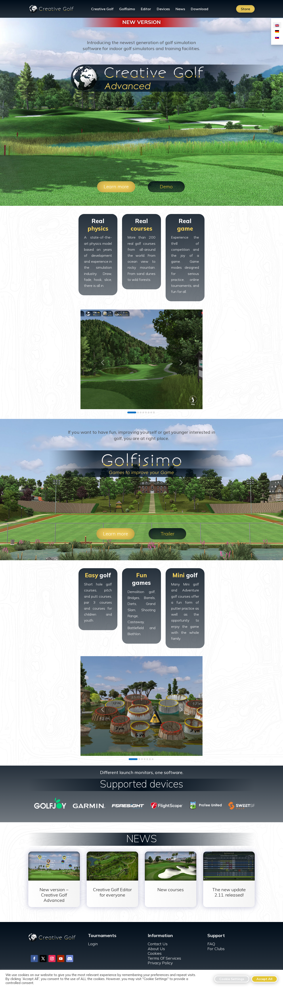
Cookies (155, 953)
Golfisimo (127, 9)
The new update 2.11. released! (229, 892)
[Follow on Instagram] (51, 958)
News (180, 9)
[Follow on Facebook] (34, 958)
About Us (156, 948)
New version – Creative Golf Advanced (54, 895)
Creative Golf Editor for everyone (112, 892)
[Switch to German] (277, 31)
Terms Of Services (164, 958)
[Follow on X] (43, 958)
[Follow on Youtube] (60, 958)
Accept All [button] (264, 979)
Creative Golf (102, 9)
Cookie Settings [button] (231, 979)
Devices (163, 9)
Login (93, 943)
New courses (170, 889)
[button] (102, 362)
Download (199, 9)
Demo (166, 186)
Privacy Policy (160, 962)
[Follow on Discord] (69, 958)
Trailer (167, 534)
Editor (146, 9)
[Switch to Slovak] (277, 37)
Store (245, 9)
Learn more (116, 186)
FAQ (211, 943)
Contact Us (158, 943)
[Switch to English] (277, 25)
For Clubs (216, 948)
